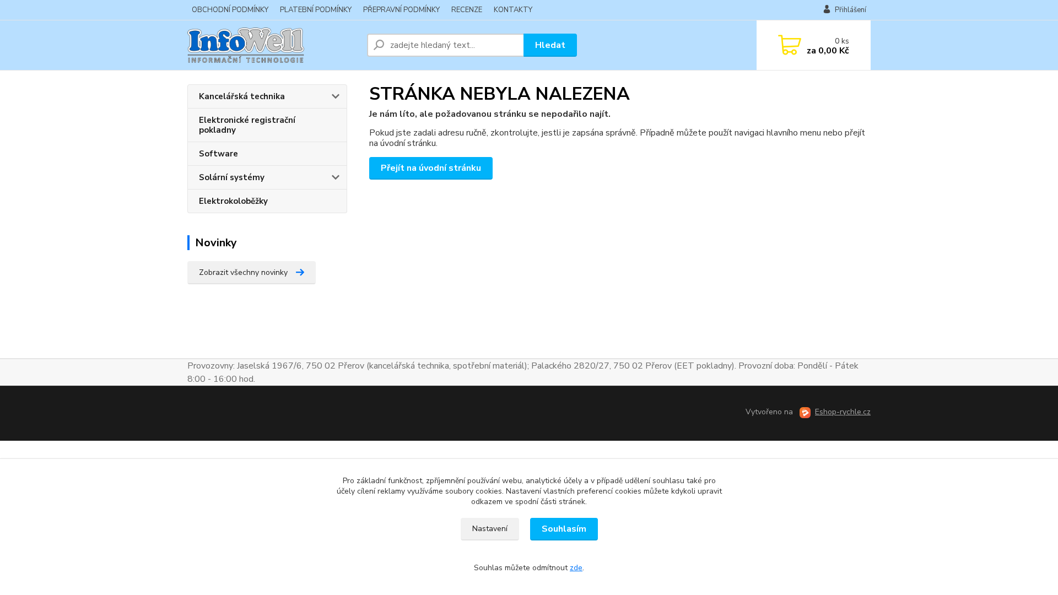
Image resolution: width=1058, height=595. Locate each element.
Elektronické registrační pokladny (247, 125)
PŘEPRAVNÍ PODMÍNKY (401, 10)
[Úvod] (272, 45)
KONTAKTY (513, 10)
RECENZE (466, 10)
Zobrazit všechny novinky (243, 272)
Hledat (550, 45)
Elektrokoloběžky (233, 201)
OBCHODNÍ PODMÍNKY (230, 10)
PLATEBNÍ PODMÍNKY (316, 10)
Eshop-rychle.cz (843, 412)
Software (218, 153)
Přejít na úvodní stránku (431, 168)
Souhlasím (564, 529)
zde (576, 567)
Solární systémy (231, 177)
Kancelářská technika (242, 96)
